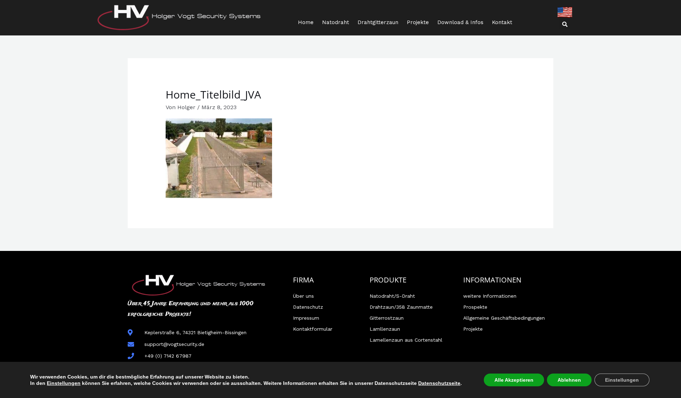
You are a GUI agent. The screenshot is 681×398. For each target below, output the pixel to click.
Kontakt (502, 22)
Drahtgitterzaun (378, 22)
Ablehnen (569, 380)
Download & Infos (460, 22)
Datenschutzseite (439, 383)
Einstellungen (64, 383)
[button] (564, 24)
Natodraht (335, 22)
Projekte (418, 22)
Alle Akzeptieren (513, 380)
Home (306, 22)
